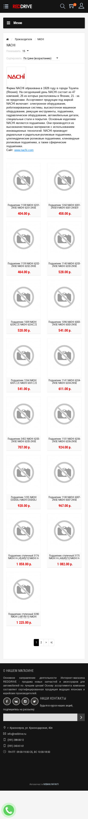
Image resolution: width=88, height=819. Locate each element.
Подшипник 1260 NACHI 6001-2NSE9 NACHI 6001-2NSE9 (64, 206)
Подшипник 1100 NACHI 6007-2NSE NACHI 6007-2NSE (64, 498)
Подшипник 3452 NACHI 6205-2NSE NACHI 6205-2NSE (24, 440)
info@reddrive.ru (16, 733)
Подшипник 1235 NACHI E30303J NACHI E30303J (24, 498)
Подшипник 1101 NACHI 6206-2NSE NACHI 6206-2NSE (64, 440)
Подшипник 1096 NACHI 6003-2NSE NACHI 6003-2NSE (64, 323)
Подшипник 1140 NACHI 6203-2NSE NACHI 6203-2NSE (64, 264)
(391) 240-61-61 (15, 745)
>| (51, 642)
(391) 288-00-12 (15, 739)
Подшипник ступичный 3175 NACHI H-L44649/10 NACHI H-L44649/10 (64, 558)
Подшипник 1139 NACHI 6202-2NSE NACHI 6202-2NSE (24, 264)
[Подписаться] (81, 717)
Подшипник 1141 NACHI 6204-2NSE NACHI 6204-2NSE (64, 381)
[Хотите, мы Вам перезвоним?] (8, 810)
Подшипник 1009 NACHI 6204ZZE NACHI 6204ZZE (23, 323)
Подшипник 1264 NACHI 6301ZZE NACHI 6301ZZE (23, 381)
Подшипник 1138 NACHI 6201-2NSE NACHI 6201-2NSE (24, 206)
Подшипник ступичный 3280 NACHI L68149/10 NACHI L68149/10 (23, 617)
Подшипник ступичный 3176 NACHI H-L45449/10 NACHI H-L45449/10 (23, 558)
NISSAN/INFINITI (51, 784)
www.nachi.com (24, 150)
